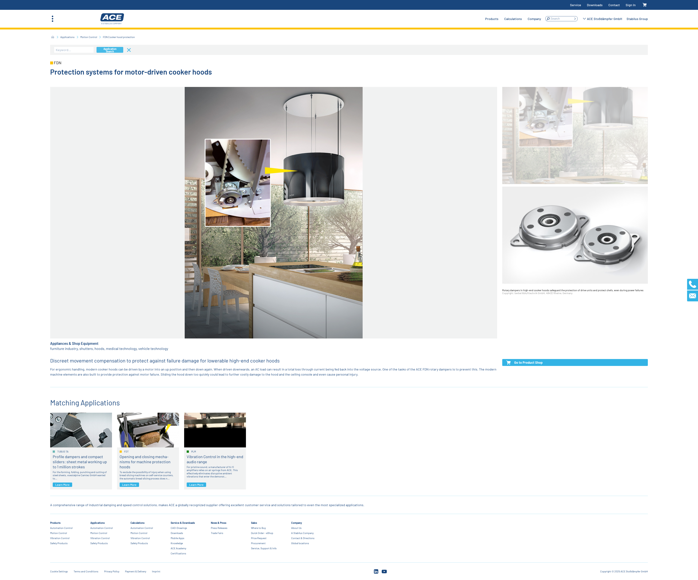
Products (55, 522)
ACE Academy (178, 548)
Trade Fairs (217, 533)
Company (296, 522)
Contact (614, 5)
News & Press (218, 522)
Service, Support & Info (264, 548)
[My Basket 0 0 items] (644, 5)
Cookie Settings (59, 571)
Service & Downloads (183, 522)
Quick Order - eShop (262, 533)
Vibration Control (59, 538)
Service (575, 5)
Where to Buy (258, 527)
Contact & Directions (302, 538)
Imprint (156, 571)
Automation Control (61, 527)
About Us (296, 527)
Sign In (631, 5)
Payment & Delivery (135, 571)
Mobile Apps (177, 538)
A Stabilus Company (302, 533)
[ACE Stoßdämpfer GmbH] (112, 18)
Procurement (258, 543)
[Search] (574, 18)
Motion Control (88, 37)
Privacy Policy (111, 571)
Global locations (300, 543)
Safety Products (59, 543)
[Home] (52, 37)
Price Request (258, 538)
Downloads (595, 5)
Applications (67, 37)
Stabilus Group (637, 19)
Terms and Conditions (86, 571)
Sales (254, 522)
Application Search (110, 50)
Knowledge (177, 543)
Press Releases (219, 527)
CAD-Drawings (179, 527)
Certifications (178, 553)
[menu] (513, 18)
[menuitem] (491, 18)
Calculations (138, 522)
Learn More (62, 484)
